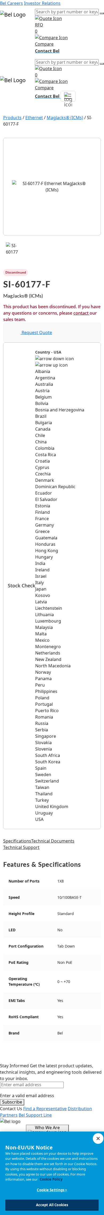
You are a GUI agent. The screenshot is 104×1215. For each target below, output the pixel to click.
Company (9, 49)
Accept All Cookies (52, 1204)
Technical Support (21, 847)
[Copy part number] (97, 272)
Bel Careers (11, 3)
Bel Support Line (35, 1115)
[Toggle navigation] (68, 96)
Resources (10, 43)
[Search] (102, 13)
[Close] (98, 1138)
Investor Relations (42, 3)
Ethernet (34, 118)
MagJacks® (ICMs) (65, 118)
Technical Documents (52, 841)
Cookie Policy (51, 1179)
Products (9, 30)
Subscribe (12, 1102)
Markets (8, 36)
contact (81, 313)
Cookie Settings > (52, 1190)
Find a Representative (45, 1109)
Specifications (17, 841)
